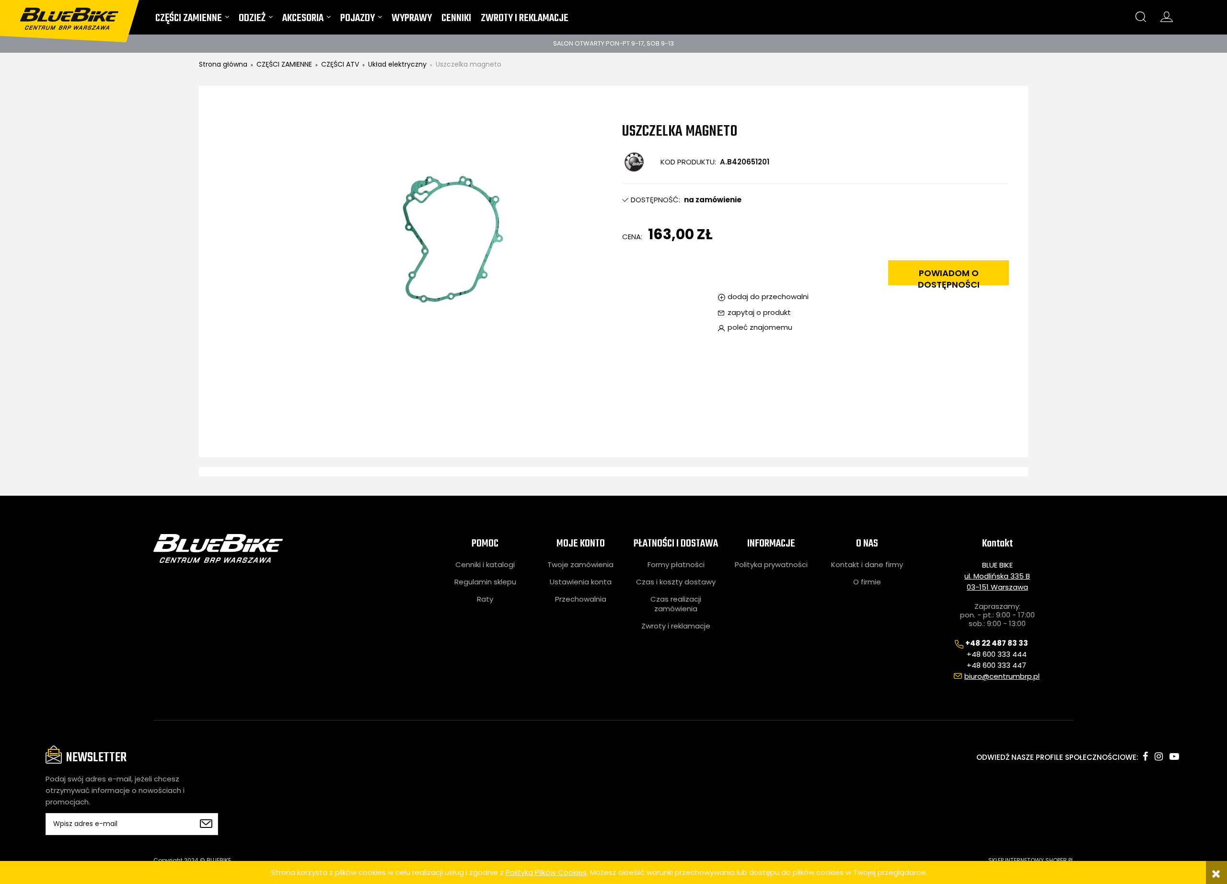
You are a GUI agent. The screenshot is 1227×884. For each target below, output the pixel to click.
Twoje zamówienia (580, 565)
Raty (485, 599)
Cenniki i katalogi (485, 565)
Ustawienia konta (581, 582)
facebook (1145, 756)
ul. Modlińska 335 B (997, 576)
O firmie (867, 582)
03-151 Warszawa (997, 587)
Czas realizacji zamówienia (675, 604)
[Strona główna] (75, 15)
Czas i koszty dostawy (676, 582)
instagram (1159, 756)
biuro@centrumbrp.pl (1002, 676)
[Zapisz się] (206, 824)
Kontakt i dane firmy (867, 565)
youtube (1174, 756)
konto (1166, 16)
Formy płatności (676, 565)
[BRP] (634, 162)
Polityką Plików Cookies (546, 872)
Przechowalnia (580, 599)
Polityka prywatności (771, 565)
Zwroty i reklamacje (675, 626)
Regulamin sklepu (485, 582)
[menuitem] (192, 20)
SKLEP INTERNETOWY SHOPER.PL (1031, 860)
